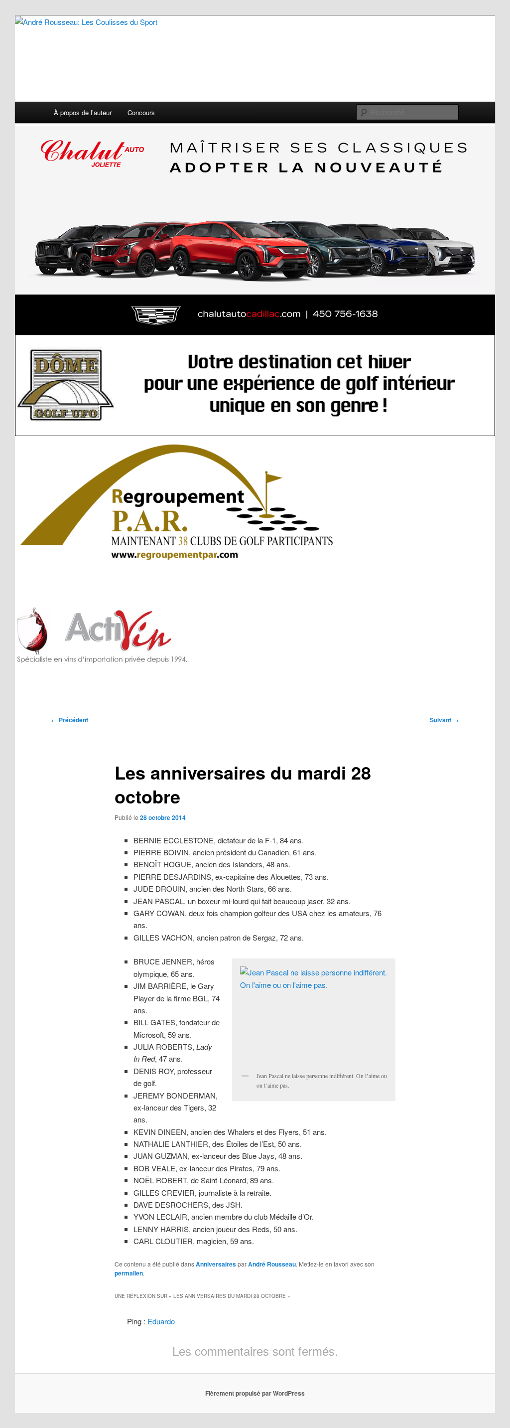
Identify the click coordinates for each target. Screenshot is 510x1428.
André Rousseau (272, 1264)
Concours (141, 112)
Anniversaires (216, 1264)
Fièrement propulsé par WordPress (255, 1393)
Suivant (444, 719)
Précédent (69, 719)
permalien (129, 1273)
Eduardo (161, 1321)
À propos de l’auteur (83, 112)
